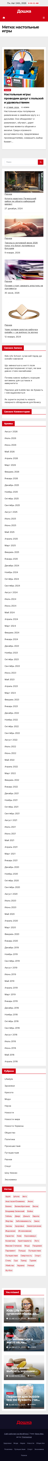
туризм (33, 1260)
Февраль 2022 (12, 780)
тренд (23, 1260)
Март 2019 (10, 994)
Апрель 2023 (11, 686)
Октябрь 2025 (12, 498)
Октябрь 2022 (12, 726)
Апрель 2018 (11, 1061)
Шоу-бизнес (11, 1173)
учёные (30, 1265)
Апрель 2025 (11, 538)
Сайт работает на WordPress (16, 1434)
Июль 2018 (10, 1041)
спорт (38, 1256)
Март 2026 (10, 465)
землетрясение (34, 1226)
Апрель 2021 (11, 847)
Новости (9, 1112)
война (30, 1211)
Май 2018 (9, 1054)
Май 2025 (10, 532)
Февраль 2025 (12, 552)
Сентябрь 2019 (12, 961)
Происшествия (12, 1146)
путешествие (35, 1251)
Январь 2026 (11, 478)
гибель (9, 1216)
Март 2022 (10, 773)
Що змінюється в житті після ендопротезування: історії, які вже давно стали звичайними (23, 368)
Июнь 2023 (10, 673)
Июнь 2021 (10, 833)
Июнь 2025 (10, 525)
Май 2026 (10, 451)
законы (9, 1226)
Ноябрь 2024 (11, 572)
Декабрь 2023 (12, 646)
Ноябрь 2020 (11, 874)
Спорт (8, 1166)
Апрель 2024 (11, 619)
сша (16, 1260)
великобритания (22, 1206)
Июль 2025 (10, 518)
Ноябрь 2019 (11, 954)
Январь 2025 (11, 559)
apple (8, 1196)
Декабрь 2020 (12, 867)
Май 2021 (9, 840)
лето (36, 1241)
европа (36, 1216)
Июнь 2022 (10, 753)
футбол (9, 1270)
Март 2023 (10, 693)
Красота (9, 1092)
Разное (7, 90)
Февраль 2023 (12, 699)
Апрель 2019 (11, 987)
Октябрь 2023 (12, 659)
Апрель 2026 (11, 458)
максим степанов (14, 1246)
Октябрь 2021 (11, 807)
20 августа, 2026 (17, 1347)
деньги (26, 1216)
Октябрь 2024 (12, 579)
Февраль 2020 (12, 934)
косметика (10, 1241)
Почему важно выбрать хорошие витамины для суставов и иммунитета (22, 380)
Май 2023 (10, 679)
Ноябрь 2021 (11, 800)
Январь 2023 (11, 706)
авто (25, 1196)
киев (19, 1236)
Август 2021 (11, 820)
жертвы (9, 1221)
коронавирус (30, 1236)
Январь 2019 (11, 1001)
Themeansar (27, 1437)
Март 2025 (10, 545)
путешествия (12, 1256)
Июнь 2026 (10, 445)
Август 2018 (11, 1034)
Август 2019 (11, 967)
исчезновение (24, 1231)
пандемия (37, 1246)
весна (35, 1206)
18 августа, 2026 (17, 1404)
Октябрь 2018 (12, 1021)
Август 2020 (11, 894)
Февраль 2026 (12, 471)
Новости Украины (14, 1126)
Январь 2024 (11, 639)
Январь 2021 (11, 860)
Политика (10, 1139)
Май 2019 (9, 981)
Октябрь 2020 (12, 880)
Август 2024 (11, 592)
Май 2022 (10, 760)
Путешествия (12, 1152)
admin (26, 107)
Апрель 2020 (11, 920)
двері (17, 1216)
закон (36, 1221)
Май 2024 (10, 612)
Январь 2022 (11, 786)
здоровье (19, 1226)
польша (22, 1251)
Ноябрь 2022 (11, 719)
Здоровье (10, 1085)
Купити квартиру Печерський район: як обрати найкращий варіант (20, 201)
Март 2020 (10, 927)
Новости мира (12, 1119)
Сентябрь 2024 (12, 585)
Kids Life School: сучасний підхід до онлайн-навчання (21, 1314)
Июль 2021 (10, 827)
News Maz (39, 1434)
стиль (8, 1260)
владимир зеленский (15, 1211)
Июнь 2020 (10, 907)
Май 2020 (10, 914)
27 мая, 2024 (12, 107)
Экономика (11, 1179)
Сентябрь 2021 (12, 813)
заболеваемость (23, 1221)
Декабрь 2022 (12, 713)
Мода (7, 1099)
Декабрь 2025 (12, 485)
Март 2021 (10, 853)
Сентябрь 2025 (12, 505)
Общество (10, 1132)
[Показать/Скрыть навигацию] (44, 18)
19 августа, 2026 (17, 1376)
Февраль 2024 (12, 632)
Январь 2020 (11, 941)
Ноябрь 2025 (11, 492)
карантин (10, 1236)
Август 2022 (11, 740)
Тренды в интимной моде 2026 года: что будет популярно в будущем (21, 245)
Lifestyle (9, 1079)
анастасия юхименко (15, 1201)
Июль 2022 (10, 746)
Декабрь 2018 (12, 1008)
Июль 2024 (10, 599)
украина (20, 1265)
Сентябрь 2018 (12, 1028)
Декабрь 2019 (12, 947)
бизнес (9, 1206)
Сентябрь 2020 (12, 887)
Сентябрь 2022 (12, 733)
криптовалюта (24, 1241)
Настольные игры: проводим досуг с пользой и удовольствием (23, 98)
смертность (26, 1256)
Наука (8, 1106)
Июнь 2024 (10, 606)
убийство (10, 1265)
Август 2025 (11, 512)
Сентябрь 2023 (12, 666)
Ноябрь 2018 (11, 1014)
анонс (30, 1201)
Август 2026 (11, 431)
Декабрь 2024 (12, 565)
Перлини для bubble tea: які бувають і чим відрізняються (23, 1400)
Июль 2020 (10, 900)
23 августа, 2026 (17, 1318)
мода (27, 1246)
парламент (10, 1251)
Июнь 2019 (10, 974)
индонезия (10, 1231)
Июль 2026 (10, 438)
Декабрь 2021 (12, 793)
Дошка (24, 11)
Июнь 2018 (10, 1048)
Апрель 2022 (11, 766)
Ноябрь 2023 (11, 652)
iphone (16, 1196)
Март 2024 (10, 626)
